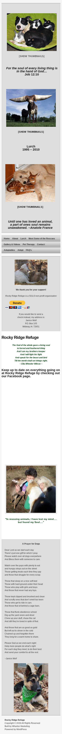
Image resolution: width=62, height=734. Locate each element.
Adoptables (9, 250)
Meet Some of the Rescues (42, 238)
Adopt (20, 250)
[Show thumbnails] (32, 56)
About (15, 238)
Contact (41, 244)
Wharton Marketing (21, 726)
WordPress (21, 729)
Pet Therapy (29, 244)
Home (7, 238)
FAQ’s (29, 250)
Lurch (23, 238)
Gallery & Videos (12, 244)
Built (7, 726)
